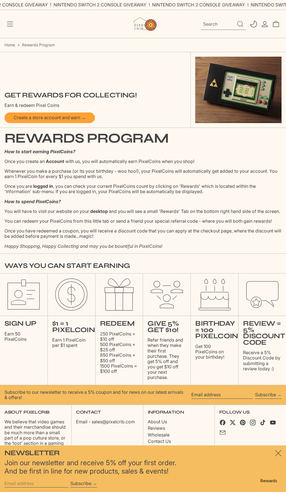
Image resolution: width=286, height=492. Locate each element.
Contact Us (159, 441)
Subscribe (265, 394)
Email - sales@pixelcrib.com (105, 421)
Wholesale (159, 435)
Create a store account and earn (47, 117)
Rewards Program (38, 44)
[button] (276, 24)
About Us (157, 421)
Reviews (156, 428)
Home (9, 44)
